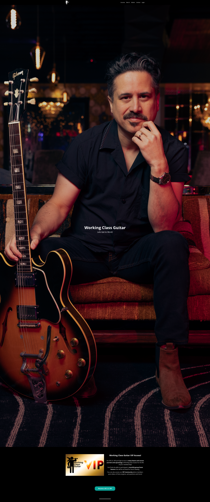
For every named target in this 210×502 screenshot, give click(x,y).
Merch (128, 2)
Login (143, 2)
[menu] (132, 2)
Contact (138, 2)
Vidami (133, 2)
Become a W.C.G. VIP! (105, 488)
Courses (123, 2)
